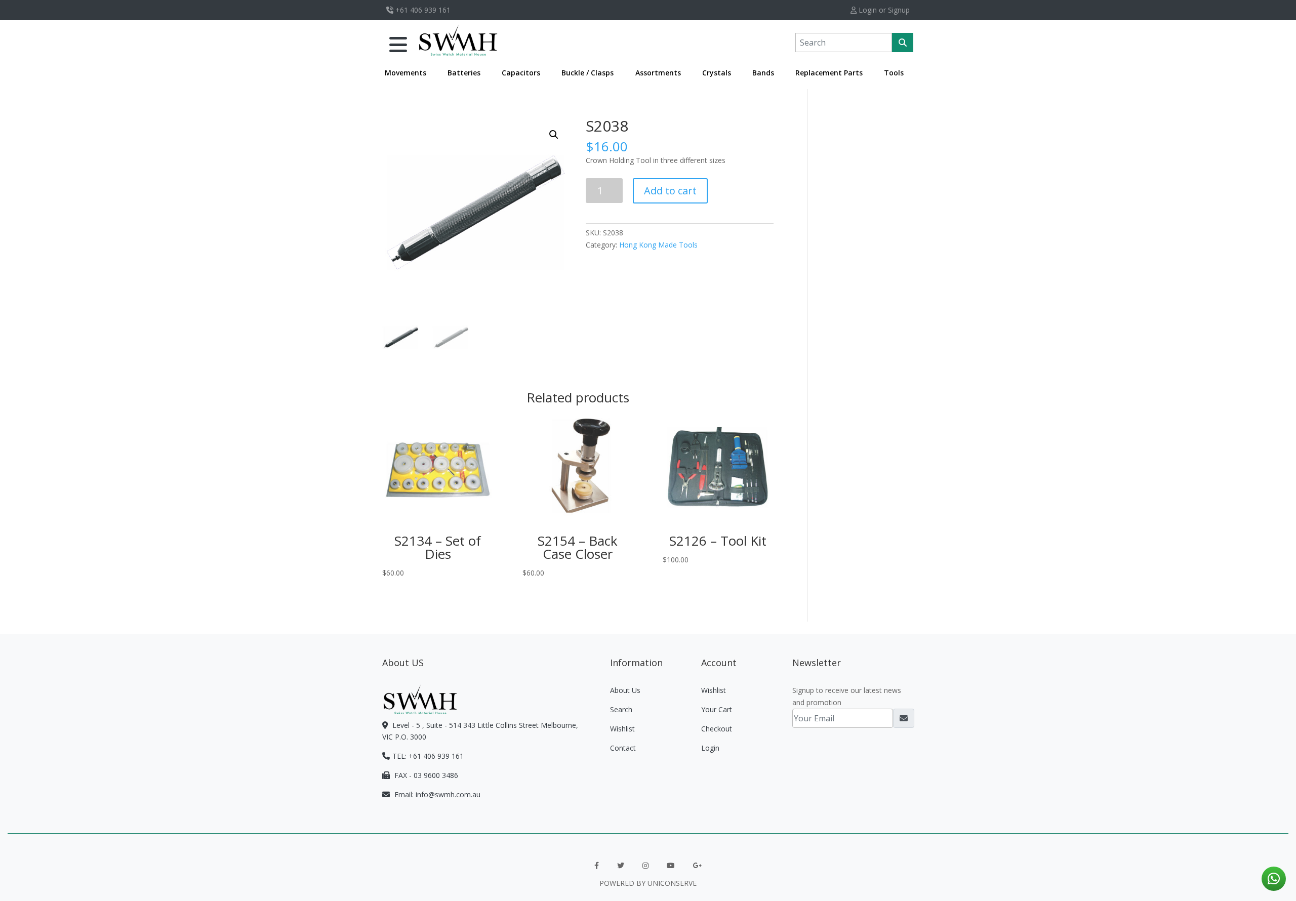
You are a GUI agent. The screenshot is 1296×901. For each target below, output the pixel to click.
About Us (625, 690)
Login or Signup (883, 10)
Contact (623, 748)
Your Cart (716, 709)
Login (710, 748)
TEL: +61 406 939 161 (428, 756)
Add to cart (670, 190)
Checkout (716, 728)
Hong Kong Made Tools (658, 245)
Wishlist (622, 728)
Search (621, 709)
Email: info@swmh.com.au (436, 794)
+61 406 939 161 (422, 10)
